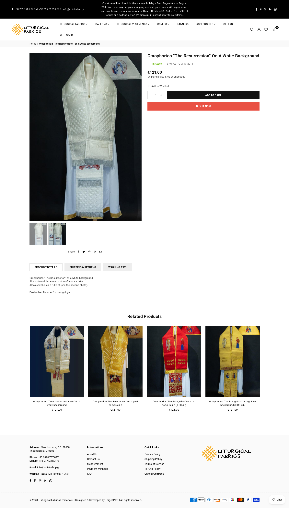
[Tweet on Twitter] (84, 252)
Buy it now (203, 106)
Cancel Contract (154, 473)
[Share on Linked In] (95, 252)
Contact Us (93, 459)
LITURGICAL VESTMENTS (132, 24)
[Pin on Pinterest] (89, 252)
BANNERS (183, 24)
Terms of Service (154, 463)
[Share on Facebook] (78, 252)
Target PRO (112, 500)
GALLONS (101, 24)
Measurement (95, 463)
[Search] (251, 29)
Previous (32, 137)
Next (138, 137)
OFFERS (228, 24)
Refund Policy (152, 468)
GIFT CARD (66, 34)
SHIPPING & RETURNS (83, 267)
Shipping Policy (153, 459)
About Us (92, 454)
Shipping (152, 76)
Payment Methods (97, 468)
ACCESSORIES (204, 24)
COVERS (162, 24)
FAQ (89, 473)
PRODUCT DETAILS (46, 267)
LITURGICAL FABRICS (72, 24)
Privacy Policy (152, 454)
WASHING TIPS (117, 267)
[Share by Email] (100, 252)
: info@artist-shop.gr (47, 467)
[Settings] (258, 29)
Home (32, 43)
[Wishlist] (266, 29)
